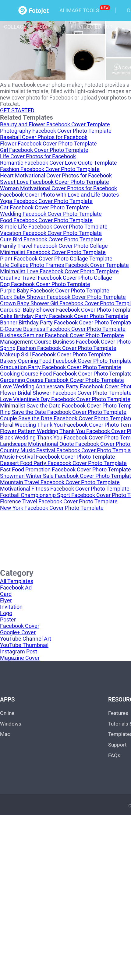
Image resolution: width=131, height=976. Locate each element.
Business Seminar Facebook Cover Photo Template (62, 335)
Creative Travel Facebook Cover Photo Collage (56, 278)
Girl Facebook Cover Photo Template (44, 150)
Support (117, 745)
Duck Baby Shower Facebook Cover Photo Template (63, 297)
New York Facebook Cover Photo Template (52, 508)
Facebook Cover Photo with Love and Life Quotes (59, 194)
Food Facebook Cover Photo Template (46, 220)
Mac (5, 734)
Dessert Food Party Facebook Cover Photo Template (63, 463)
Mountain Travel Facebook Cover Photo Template (60, 482)
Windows (10, 724)
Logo (6, 613)
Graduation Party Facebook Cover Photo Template (60, 367)
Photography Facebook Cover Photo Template (56, 131)
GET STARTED (17, 110)
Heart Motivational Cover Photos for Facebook (56, 175)
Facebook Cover (19, 626)
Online (7, 713)
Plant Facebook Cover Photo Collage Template (56, 258)
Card (6, 594)
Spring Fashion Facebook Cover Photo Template (58, 348)
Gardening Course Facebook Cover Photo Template (62, 380)
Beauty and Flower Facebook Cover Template (55, 124)
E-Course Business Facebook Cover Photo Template (63, 329)
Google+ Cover (18, 632)
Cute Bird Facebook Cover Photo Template (51, 239)
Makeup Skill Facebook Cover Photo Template (55, 354)
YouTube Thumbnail (24, 645)
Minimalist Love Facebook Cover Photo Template (59, 271)
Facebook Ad (16, 587)
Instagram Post (18, 651)
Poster (8, 619)
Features (118, 713)
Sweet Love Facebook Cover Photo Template (54, 182)
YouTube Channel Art (25, 638)
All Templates (16, 581)
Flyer (6, 600)
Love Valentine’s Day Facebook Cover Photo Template (65, 399)
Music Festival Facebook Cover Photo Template (57, 456)
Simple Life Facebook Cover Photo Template (54, 226)
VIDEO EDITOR (95, 27)
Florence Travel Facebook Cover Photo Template (59, 501)
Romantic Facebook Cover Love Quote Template (58, 162)
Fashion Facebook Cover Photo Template (50, 169)
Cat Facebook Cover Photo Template (44, 207)
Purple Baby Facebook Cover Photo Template (54, 290)
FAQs (114, 755)
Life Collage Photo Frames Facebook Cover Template (64, 265)
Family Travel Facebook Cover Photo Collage (54, 246)
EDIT (45, 27)
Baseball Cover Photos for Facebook (43, 137)
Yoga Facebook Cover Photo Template (46, 201)
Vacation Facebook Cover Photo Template (51, 233)
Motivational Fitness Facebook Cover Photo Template (64, 488)
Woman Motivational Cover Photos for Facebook (58, 188)
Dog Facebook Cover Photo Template (45, 284)
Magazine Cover (20, 658)
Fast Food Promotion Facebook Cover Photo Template (65, 469)
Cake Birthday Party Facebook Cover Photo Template (64, 316)
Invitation (11, 606)
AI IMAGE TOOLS (79, 10)
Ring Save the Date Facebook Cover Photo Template (63, 412)
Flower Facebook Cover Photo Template (48, 143)
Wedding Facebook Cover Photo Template (51, 214)
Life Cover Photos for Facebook (38, 156)
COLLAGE (15, 27)
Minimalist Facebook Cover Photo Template (53, 252)
